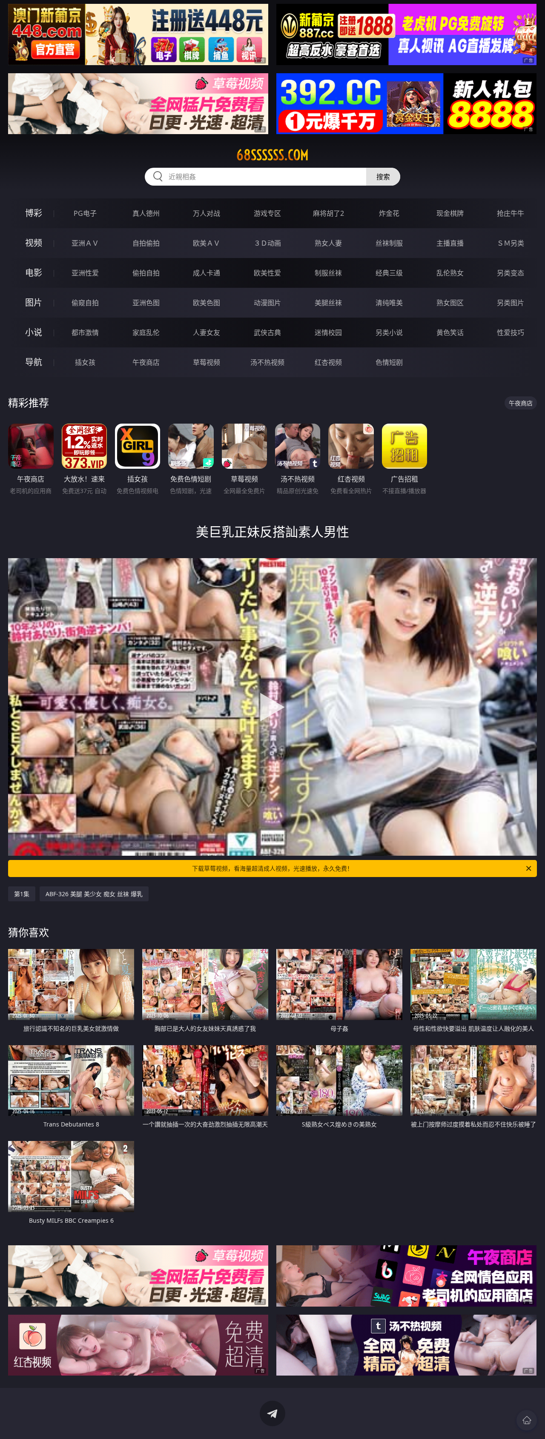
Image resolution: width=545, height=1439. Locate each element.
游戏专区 (267, 213)
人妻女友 (206, 332)
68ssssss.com (272, 154)
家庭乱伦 (146, 332)
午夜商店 (146, 362)
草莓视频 (206, 362)
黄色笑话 (450, 332)
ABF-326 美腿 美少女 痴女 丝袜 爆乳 (94, 894)
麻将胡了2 (328, 213)
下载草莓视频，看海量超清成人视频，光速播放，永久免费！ (272, 868)
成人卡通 (206, 273)
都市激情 (85, 332)
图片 (33, 302)
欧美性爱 (267, 273)
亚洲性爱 (85, 273)
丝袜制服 (389, 243)
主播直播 (450, 243)
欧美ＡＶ (206, 243)
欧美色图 (206, 302)
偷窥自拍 (85, 302)
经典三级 (389, 273)
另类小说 (389, 332)
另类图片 (510, 302)
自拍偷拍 (146, 243)
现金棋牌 (450, 213)
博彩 (33, 213)
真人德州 (146, 213)
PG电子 (85, 213)
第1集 (21, 894)
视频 (33, 243)
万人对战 (206, 213)
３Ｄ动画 (267, 243)
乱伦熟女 (450, 273)
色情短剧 (389, 362)
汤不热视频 (267, 362)
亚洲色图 (146, 302)
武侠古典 (267, 332)
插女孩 (85, 362)
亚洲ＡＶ (85, 243)
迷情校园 (328, 332)
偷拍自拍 (146, 273)
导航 (33, 362)
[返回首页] (526, 1420)
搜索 (383, 176)
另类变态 (510, 273)
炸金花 (389, 213)
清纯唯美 (389, 302)
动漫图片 (267, 302)
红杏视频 (328, 362)
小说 (33, 332)
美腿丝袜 (328, 302)
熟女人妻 (328, 243)
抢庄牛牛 (510, 213)
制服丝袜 (328, 273)
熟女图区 (450, 302)
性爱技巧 (510, 332)
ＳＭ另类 (510, 243)
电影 (33, 272)
